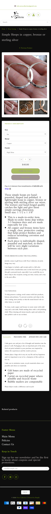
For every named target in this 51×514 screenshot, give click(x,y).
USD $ (25, 492)
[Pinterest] (10, 477)
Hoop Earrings (12, 29)
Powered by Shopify (34, 497)
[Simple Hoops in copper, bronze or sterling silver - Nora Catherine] (25, 76)
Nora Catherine (21, 497)
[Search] (47, 22)
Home (3, 29)
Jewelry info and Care (37, 337)
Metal (7, 139)
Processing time (20, 337)
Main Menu (8, 436)
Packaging (7, 337)
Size (6, 130)
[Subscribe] (46, 468)
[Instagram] (16, 477)
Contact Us (8, 444)
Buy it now (25, 177)
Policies (6, 440)
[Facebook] (4, 477)
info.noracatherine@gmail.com (27, 6)
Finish (7, 148)
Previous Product (26, 48)
